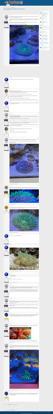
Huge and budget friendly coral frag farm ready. (44, 39)
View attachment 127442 (13, 288)
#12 (38, 272)
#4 (38, 101)
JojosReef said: (11, 274)
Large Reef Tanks (43, 49)
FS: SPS (42, 25)
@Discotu (10, 235)
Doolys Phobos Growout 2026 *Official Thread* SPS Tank (44, 43)
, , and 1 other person (16, 270)
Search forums (8, 6)
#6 (38, 127)
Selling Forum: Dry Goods (44, 41)
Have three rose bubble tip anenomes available (44, 35)
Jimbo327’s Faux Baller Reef (45, 47)
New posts (5, 6)
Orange (8, 26)
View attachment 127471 (13, 276)
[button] (14, 5)
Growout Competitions (44, 46)
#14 (38, 298)
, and (14, 232)
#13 (38, 284)
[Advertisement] (18, 12)
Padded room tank (43, 31)
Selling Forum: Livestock (44, 16)
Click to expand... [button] (24, 120)
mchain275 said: (12, 300)
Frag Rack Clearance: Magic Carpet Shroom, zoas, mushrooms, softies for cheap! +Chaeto (45, 14)
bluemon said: (11, 114)
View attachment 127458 (13, 303)
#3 (38, 89)
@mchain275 (14, 235)
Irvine (8, 86)
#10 (38, 234)
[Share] (37, 15)
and (13, 65)
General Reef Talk (43, 20)
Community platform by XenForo (26, 413)
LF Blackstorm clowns (44, 21)
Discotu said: (11, 285)
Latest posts (42, 11)
